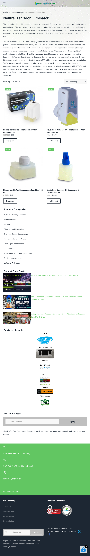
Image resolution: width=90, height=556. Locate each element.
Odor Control (19, 12)
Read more (10, 201)
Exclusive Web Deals (12, 263)
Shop (11, 12)
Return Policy (8, 521)
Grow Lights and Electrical (14, 244)
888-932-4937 (60, 528)
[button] (4, 3)
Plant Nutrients (10, 219)
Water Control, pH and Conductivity (18, 253)
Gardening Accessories (13, 258)
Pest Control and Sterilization (15, 239)
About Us (7, 507)
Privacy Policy (8, 516)
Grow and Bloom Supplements (16, 234)
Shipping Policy (9, 511)
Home (5, 12)
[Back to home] (45, 3)
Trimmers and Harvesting (14, 229)
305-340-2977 (62, 531)
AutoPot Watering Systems (15, 215)
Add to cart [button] (10, 141)
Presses (7, 224)
